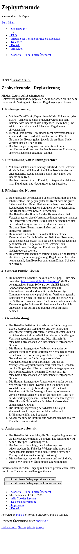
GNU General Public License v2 (40, 281)
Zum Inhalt (7, 22)
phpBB (20, 514)
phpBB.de (42, 520)
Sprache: (6, 79)
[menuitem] (13, 35)
